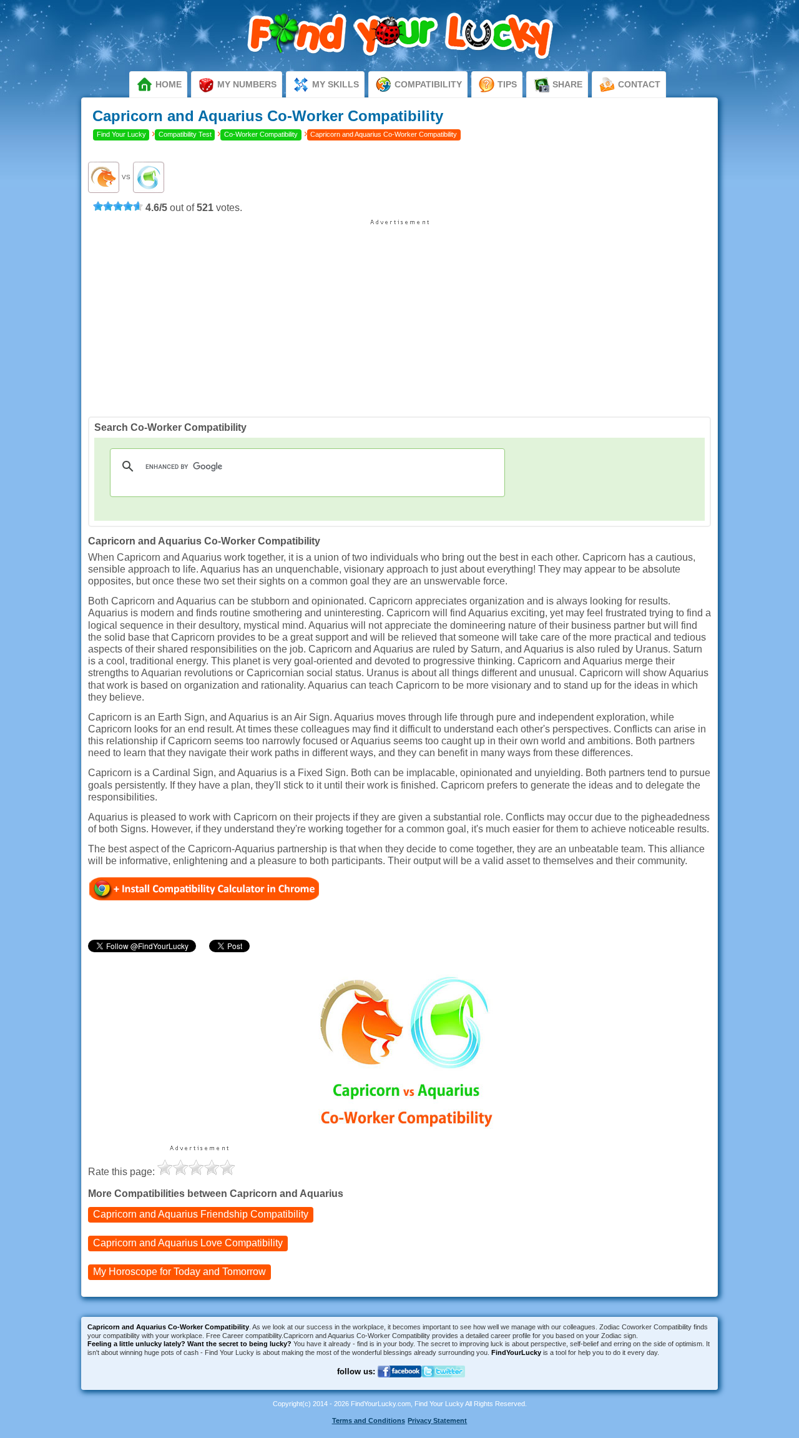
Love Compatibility (188, 1243)
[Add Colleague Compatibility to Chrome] (204, 888)
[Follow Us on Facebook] (399, 1385)
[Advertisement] (399, 313)
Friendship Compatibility (200, 1214)
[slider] (118, 206)
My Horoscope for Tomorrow (179, 1271)
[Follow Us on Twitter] (443, 1385)
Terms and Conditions (368, 1420)
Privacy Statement (437, 1420)
